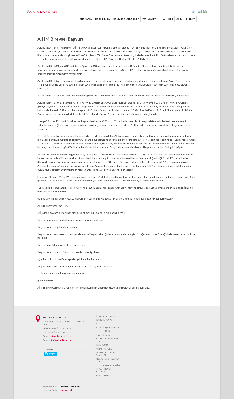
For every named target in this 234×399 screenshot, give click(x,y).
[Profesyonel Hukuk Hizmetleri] (42, 11)
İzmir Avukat (66, 390)
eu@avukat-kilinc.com (60, 336)
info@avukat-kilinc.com (60, 340)
